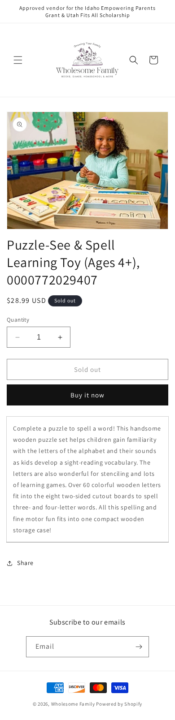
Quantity (18, 319)
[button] (18, 60)
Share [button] (25, 563)
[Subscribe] (139, 646)
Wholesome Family (73, 704)
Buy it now (87, 395)
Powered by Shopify (119, 704)
